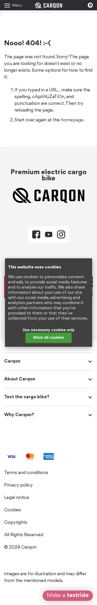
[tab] (36, 234)
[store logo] (48, 5)
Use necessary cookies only (48, 330)
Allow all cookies (48, 337)
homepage (72, 120)
